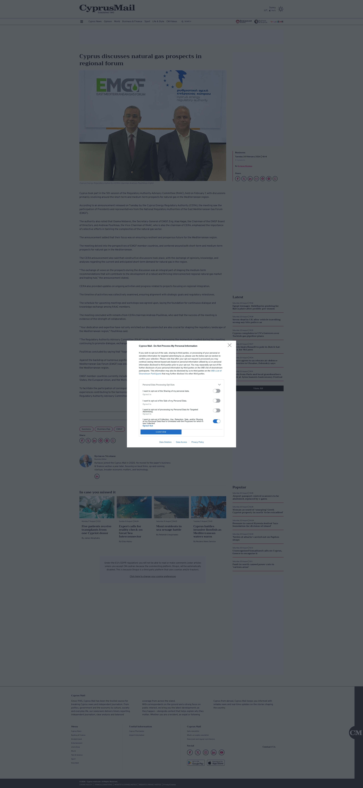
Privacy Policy (197, 442)
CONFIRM (161, 432)
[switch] (216, 391)
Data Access (181, 442)
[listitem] (181, 384)
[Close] (230, 346)
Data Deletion (165, 442)
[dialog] (181, 394)
